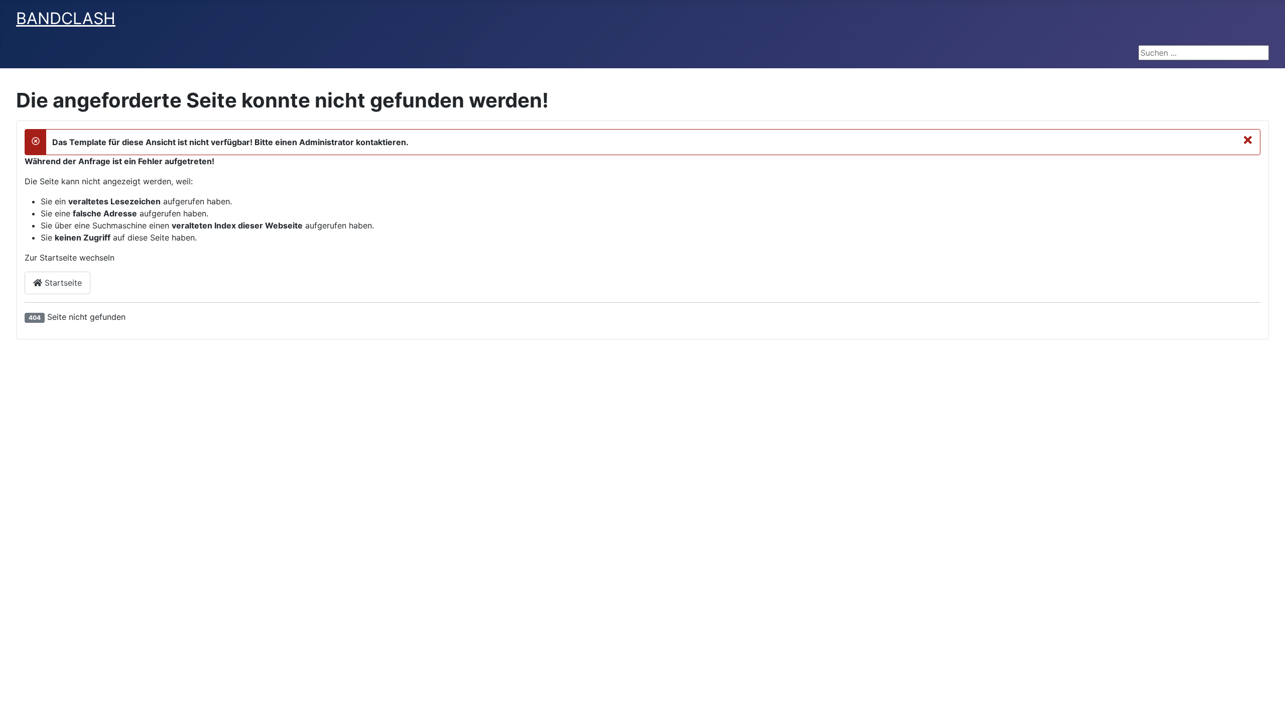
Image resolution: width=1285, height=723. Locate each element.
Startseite (62, 283)
